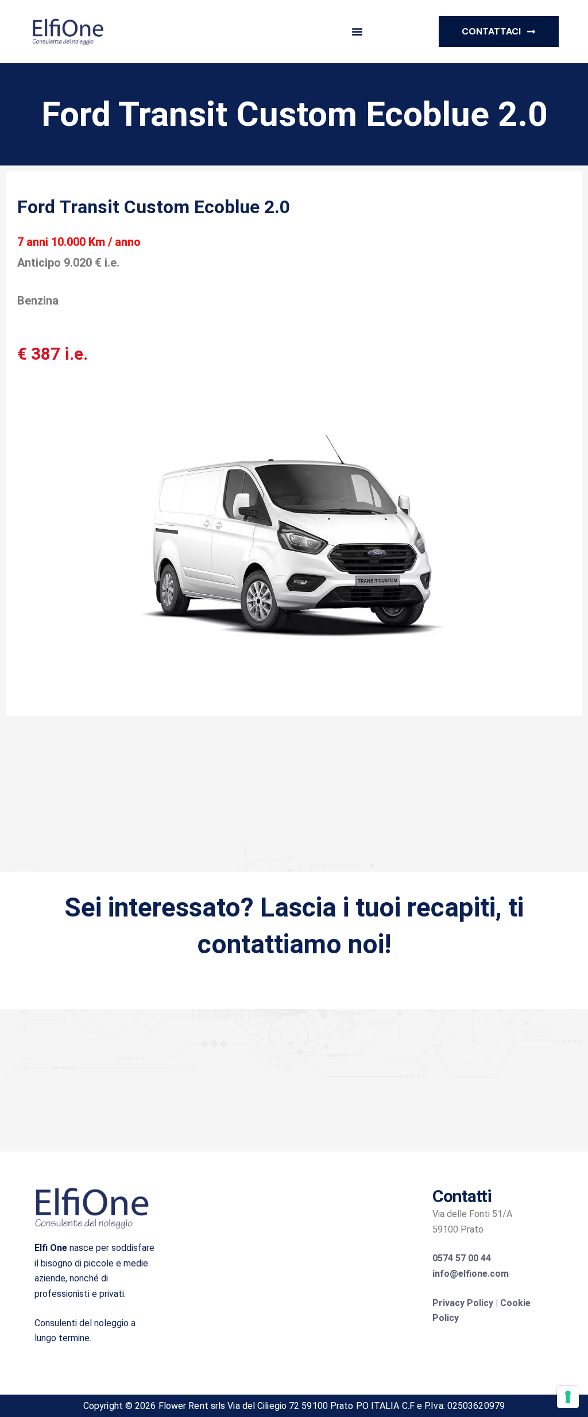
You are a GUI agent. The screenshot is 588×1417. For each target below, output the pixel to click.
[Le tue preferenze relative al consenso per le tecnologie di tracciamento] (568, 1397)
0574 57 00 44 (461, 1258)
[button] (357, 31)
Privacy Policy (462, 1302)
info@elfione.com (470, 1273)
